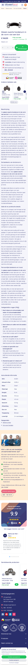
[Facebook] (2, 614)
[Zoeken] (22, 5)
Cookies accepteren (14, 657)
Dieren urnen (7, 422)
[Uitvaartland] (11, 5)
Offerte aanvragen (8, 491)
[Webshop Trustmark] (14, 523)
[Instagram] (14, 614)
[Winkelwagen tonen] (25, 5)
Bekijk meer (14, 102)
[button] (24, 91)
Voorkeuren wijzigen (14, 662)
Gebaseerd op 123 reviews (14, 517)
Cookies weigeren (14, 660)
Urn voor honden (8, 425)
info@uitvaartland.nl (9, 605)
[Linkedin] (10, 614)
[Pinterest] (6, 614)
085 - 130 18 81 (9, 70)
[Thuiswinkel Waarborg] (19, 523)
